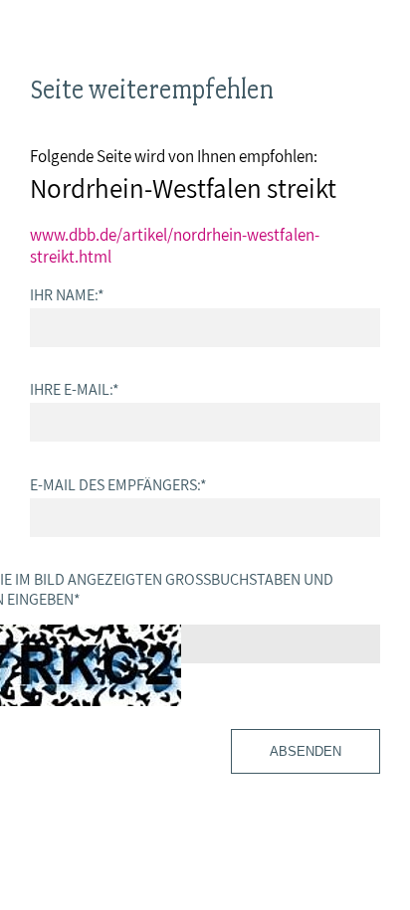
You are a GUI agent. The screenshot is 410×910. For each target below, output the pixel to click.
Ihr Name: (67, 294)
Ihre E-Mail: (74, 389)
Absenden (305, 751)
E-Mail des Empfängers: (118, 484)
